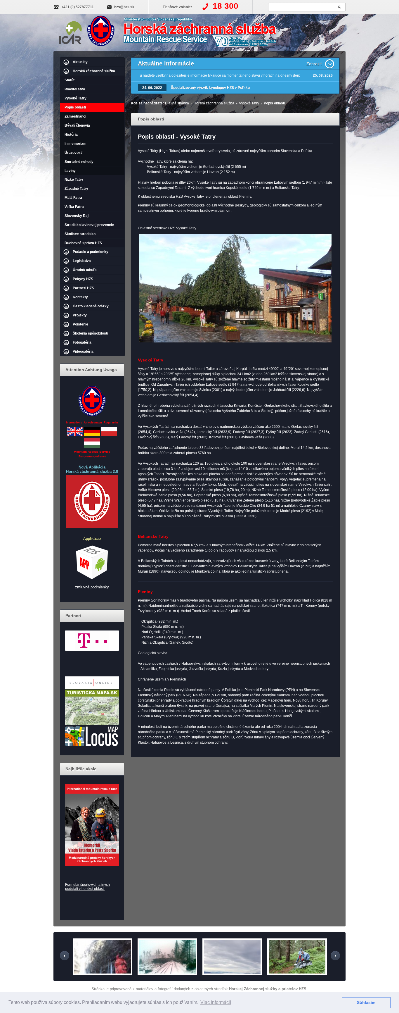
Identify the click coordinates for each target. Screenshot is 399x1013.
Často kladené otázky (91, 306)
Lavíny (70, 171)
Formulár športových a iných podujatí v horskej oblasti (87, 887)
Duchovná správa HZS (83, 243)
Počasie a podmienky (90, 252)
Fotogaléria (82, 342)
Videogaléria (83, 351)
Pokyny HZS (83, 279)
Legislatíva (82, 261)
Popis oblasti (75, 107)
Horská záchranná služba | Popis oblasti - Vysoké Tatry (187, 33)
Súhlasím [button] (366, 1002)
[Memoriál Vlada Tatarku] (92, 825)
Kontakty (80, 297)
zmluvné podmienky (92, 587)
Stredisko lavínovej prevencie (89, 225)
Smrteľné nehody (79, 162)
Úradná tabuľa (85, 270)
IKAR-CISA (70, 31)
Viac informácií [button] (215, 1002)
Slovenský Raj (77, 216)
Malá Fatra (73, 198)
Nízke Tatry (74, 180)
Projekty (80, 315)
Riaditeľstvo (75, 89)
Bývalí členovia (77, 125)
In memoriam (75, 144)
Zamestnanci (75, 116)
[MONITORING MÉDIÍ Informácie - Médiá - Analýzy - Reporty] (92, 687)
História (71, 134)
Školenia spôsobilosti (90, 333)
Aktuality (80, 62)
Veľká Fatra (74, 207)
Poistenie (80, 324)
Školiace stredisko (80, 234)
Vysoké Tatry (75, 98)
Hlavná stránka (177, 103)
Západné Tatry (76, 189)
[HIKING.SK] (92, 723)
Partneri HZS (83, 288)
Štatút (69, 80)
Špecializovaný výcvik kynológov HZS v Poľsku (210, 88)
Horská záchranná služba (94, 71)
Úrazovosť (73, 153)
